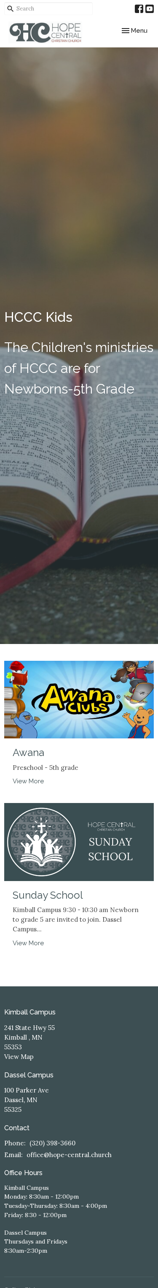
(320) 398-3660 (52, 1143)
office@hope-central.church (69, 1155)
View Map (19, 1057)
